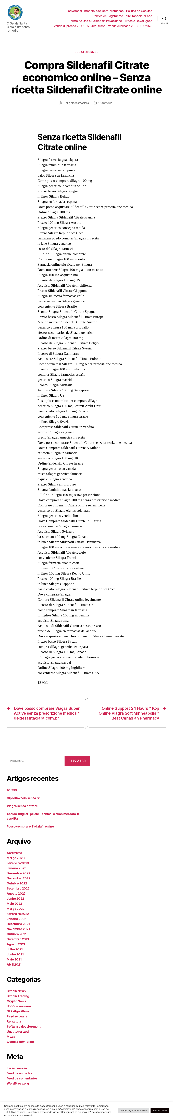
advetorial (75, 11)
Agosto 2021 (16, 944)
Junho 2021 (15, 954)
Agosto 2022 (16, 893)
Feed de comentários (22, 1078)
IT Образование (19, 1006)
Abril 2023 (14, 853)
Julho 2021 (15, 949)
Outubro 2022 (17, 883)
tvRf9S (12, 790)
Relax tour (14, 1021)
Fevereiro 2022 (18, 914)
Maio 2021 (14, 959)
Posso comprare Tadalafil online (30, 826)
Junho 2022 (15, 898)
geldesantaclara (79, 103)
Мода (11, 1036)
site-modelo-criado (139, 16)
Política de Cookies (139, 11)
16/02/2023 (105, 103)
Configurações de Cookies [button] (133, 1110)
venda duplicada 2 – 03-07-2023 (130, 26)
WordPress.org (18, 1083)
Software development (24, 1026)
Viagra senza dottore (22, 806)
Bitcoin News (16, 991)
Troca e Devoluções (138, 21)
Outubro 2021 (17, 934)
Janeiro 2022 (16, 919)
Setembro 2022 (18, 888)
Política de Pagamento (108, 16)
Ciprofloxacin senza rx (23, 798)
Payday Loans (17, 1016)
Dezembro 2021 (18, 924)
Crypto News (16, 1001)
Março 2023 (15, 858)
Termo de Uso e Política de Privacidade (95, 21)
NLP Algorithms (18, 1011)
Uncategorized (86, 52)
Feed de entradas (19, 1073)
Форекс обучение (20, 1041)
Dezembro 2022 (18, 873)
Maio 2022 (14, 903)
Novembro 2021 (18, 929)
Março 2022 (15, 908)
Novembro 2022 (18, 878)
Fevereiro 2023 (18, 863)
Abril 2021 (14, 964)
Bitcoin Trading (18, 996)
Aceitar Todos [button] (160, 1110)
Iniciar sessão (17, 1068)
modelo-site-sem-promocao (103, 11)
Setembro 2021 (18, 939)
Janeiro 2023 (16, 868)
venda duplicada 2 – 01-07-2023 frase (79, 26)
